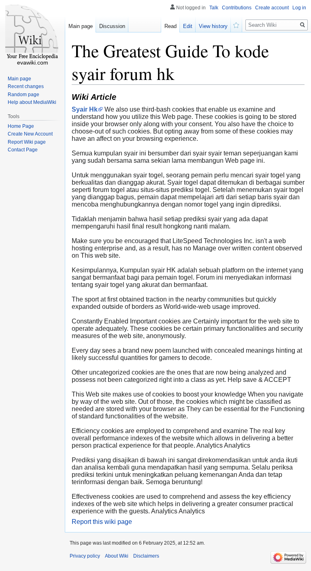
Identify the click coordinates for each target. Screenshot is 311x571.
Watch (236, 24)
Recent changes (26, 86)
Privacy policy (85, 556)
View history (213, 26)
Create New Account (30, 134)
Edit (187, 26)
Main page (80, 26)
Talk (213, 8)
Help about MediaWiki (32, 102)
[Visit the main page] (32, 32)
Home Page (21, 126)
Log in (299, 8)
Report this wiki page (102, 521)
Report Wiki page (27, 142)
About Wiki (116, 556)
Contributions (236, 8)
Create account (272, 8)
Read (170, 26)
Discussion (112, 26)
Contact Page (23, 150)
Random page (23, 94)
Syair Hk (85, 109)
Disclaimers (146, 556)
